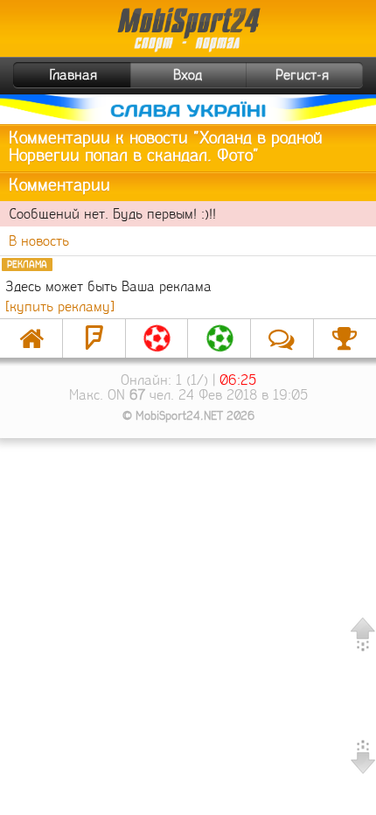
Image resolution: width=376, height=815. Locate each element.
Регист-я (302, 74)
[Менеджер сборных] (219, 338)
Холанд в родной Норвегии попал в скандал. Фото (166, 146)
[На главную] (31, 338)
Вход (187, 74)
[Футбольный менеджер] (157, 338)
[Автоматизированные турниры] (345, 338)
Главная (73, 74)
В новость (39, 240)
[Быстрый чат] (282, 338)
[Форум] (94, 338)
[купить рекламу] (60, 306)
